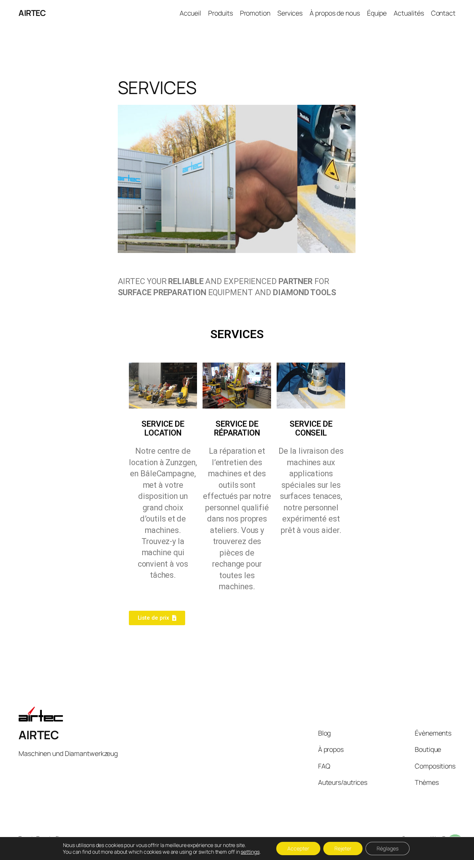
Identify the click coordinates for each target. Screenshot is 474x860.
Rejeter (342, 848)
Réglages (387, 848)
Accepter (298, 848)
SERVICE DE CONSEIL (311, 428)
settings (250, 852)
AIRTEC (32, 13)
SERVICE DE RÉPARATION (237, 428)
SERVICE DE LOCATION (162, 428)
